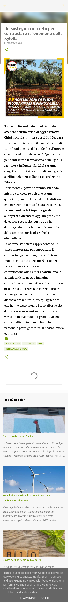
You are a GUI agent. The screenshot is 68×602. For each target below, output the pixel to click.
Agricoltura (13, 343)
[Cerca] (63, 5)
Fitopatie (29, 343)
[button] (6, 50)
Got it (45, 598)
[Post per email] (6, 340)
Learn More (28, 598)
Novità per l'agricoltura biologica (22, 560)
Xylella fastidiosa (16, 349)
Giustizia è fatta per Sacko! (18, 436)
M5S (40, 343)
